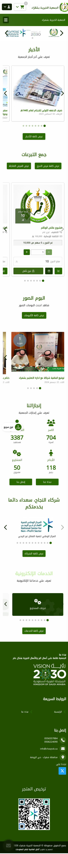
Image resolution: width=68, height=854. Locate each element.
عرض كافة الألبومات (34, 315)
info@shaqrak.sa (49, 749)
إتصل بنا (21, 482)
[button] (6, 33)
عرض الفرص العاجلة (19, 166)
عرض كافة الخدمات (34, 630)
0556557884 (51, 738)
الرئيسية (58, 712)
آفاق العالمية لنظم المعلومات (27, 849)
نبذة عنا (47, 482)
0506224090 (51, 742)
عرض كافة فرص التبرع (48, 166)
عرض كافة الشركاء (34, 553)
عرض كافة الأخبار (34, 136)
